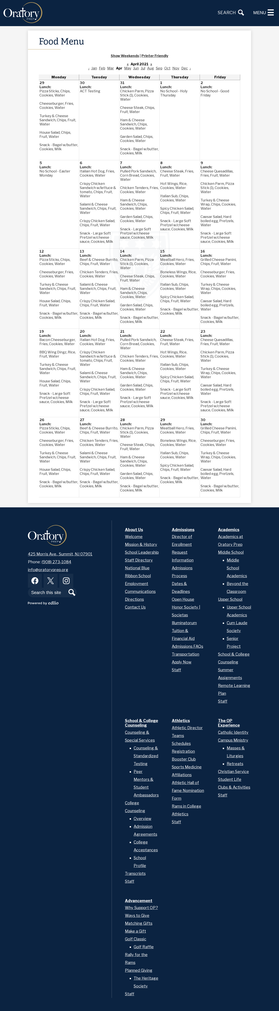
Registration (183, 751)
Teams (178, 735)
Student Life (229, 779)
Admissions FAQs (187, 646)
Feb (102, 68)
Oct (167, 68)
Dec (184, 68)
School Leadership (142, 552)
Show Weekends (125, 56)
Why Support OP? (141, 907)
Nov (175, 68)
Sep (159, 68)
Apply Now (181, 662)
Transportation (185, 654)
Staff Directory (139, 560)
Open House (183, 599)
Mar (110, 68)
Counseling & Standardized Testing (146, 756)
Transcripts (135, 873)
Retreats (235, 763)
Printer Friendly (154, 56)
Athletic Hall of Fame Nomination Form (188, 790)
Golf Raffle (144, 947)
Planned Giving (138, 970)
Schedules (181, 743)
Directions (134, 599)
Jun (136, 68)
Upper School (230, 599)
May (127, 68)
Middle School (231, 552)
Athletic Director (187, 728)
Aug (150, 68)
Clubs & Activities (234, 787)
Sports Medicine (187, 767)
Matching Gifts (138, 923)
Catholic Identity (233, 732)
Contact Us (135, 607)
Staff (176, 670)
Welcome (134, 536)
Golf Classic (135, 939)
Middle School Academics (237, 568)
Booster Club (184, 759)
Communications (140, 591)
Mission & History (141, 544)
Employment (136, 583)
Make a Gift (135, 931)
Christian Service (233, 771)
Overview (142, 818)
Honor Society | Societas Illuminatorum (186, 615)
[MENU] (271, 12)
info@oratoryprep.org (48, 569)
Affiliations (182, 775)
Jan (94, 68)
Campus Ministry (233, 740)
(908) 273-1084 (56, 562)
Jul (143, 68)
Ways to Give (137, 915)
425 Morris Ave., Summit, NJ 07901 (60, 554)
